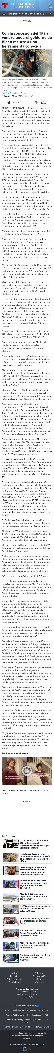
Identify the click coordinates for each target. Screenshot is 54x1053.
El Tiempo (39, 973)
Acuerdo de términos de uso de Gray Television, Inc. (27, 1010)
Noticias (14, 973)
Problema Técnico (41, 1027)
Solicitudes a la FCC (40, 1015)
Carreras (39, 982)
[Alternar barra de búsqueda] (50, 13)
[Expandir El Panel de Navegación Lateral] (4, 13)
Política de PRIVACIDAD (25, 1005)
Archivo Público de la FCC (17, 1015)
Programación (39, 976)
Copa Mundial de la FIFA (34, 13)
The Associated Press (16, 93)
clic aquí (16, 1033)
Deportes (14, 976)
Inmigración (14, 13)
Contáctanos (15, 982)
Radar (39, 979)
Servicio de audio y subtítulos (17, 1027)
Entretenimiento (14, 979)
